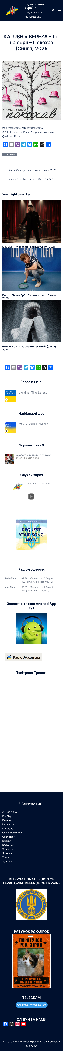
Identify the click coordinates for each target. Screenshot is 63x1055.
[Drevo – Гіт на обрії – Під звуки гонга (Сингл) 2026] (31, 269)
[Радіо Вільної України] (12, 10)
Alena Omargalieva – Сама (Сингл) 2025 (32, 170)
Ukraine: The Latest (32, 392)
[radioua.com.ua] (23, 657)
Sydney (33, 1045)
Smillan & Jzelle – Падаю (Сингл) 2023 (30, 179)
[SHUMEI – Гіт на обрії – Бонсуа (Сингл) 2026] (31, 221)
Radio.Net (8, 844)
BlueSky (6, 816)
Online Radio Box (12, 832)
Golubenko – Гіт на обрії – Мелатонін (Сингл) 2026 (29, 348)
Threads (7, 857)
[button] (53, 10)
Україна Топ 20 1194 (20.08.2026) (33, 455)
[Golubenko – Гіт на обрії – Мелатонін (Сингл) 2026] (31, 320)
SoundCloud (9, 849)
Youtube (7, 861)
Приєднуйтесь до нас (33, 1004)
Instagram (8, 824)
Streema (7, 853)
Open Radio (9, 836)
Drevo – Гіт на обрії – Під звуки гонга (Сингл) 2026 (29, 297)
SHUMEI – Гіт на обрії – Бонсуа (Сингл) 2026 (28, 246)
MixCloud (7, 828)
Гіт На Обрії (9, 154)
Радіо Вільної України (34, 6)
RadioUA (7, 840)
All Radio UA (9, 811)
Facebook (8, 820)
